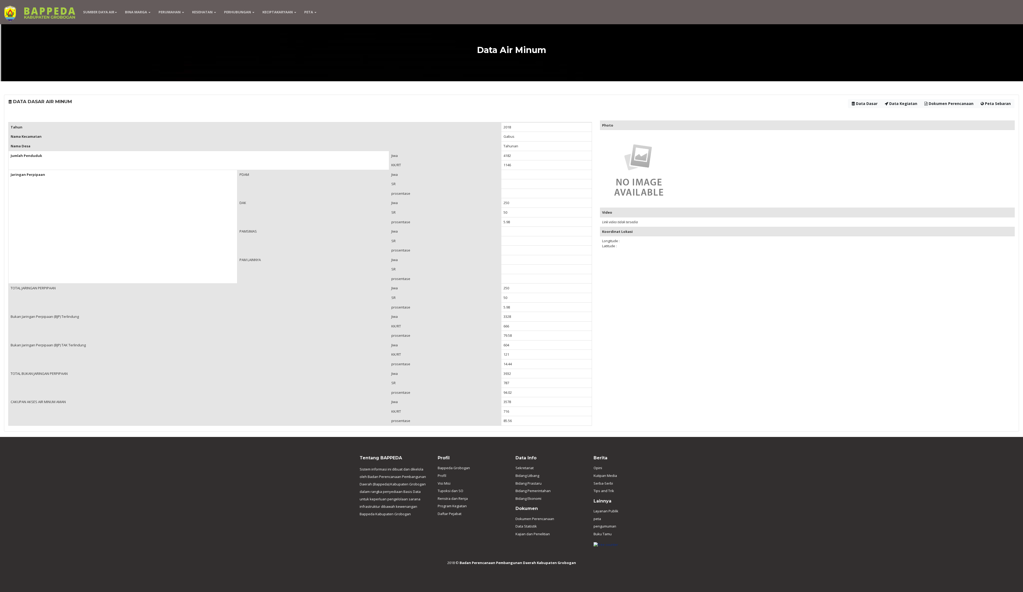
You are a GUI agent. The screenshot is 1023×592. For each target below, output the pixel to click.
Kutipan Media (605, 475)
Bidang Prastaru (528, 483)
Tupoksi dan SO (450, 490)
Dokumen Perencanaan (950, 103)
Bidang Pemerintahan (533, 490)
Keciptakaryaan (278, 12)
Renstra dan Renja (453, 498)
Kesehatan (202, 12)
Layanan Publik (606, 511)
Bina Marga (136, 12)
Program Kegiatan (452, 506)
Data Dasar (866, 103)
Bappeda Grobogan (454, 467)
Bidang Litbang (527, 475)
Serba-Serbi (603, 483)
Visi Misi (444, 483)
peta (597, 518)
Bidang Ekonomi (528, 498)
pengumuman (605, 526)
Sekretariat (524, 467)
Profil (442, 475)
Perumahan (170, 12)
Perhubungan (238, 12)
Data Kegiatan (902, 103)
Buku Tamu (603, 534)
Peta (309, 12)
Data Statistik (526, 526)
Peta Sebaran (997, 103)
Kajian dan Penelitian (532, 534)
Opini (598, 467)
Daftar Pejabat (449, 513)
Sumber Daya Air (98, 12)
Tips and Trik (604, 490)
